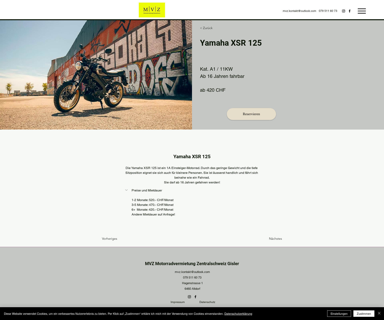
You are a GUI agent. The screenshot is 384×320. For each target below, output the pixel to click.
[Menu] (362, 11)
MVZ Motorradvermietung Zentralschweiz (185, 263)
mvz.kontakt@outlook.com (299, 10)
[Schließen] (379, 313)
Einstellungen (339, 314)
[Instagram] (344, 11)
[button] (192, 190)
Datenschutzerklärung (238, 314)
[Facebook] (350, 11)
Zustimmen (364, 314)
